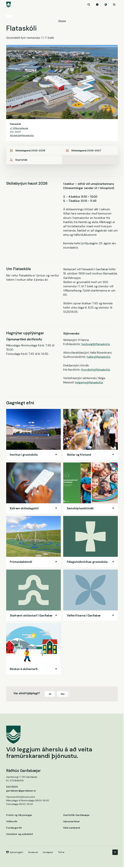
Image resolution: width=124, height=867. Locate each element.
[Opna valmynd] (114, 4)
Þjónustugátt (16, 852)
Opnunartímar (71, 821)
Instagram (48, 852)
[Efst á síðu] (115, 852)
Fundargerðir (14, 827)
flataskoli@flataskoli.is (22, 135)
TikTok (61, 852)
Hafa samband (71, 827)
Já (49, 693)
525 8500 (12, 786)
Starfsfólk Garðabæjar (76, 815)
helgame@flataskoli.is (89, 382)
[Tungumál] (105, 4)
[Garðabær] (62, 4)
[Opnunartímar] (97, 4)
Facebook (33, 852)
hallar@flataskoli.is (98, 357)
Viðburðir (12, 821)
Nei (63, 693)
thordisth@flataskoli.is (95, 370)
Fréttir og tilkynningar (19, 815)
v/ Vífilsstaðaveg (19, 128)
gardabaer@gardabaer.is (21, 790)
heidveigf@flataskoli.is (95, 344)
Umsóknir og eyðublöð (19, 834)
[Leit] (88, 4)
